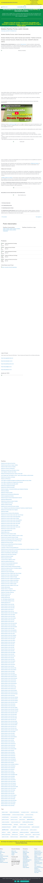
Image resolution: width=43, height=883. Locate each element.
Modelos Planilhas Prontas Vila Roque (8, 752)
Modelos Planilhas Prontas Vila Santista (8, 704)
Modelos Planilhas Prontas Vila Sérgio (8, 671)
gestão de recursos (14, 819)
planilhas (8, 832)
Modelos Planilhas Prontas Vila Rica (7, 762)
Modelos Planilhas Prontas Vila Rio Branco (8, 760)
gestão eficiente (22, 819)
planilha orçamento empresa (8, 229)
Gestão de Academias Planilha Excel (7, 561)
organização (16, 824)
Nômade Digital (25, 856)
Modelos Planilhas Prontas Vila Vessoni (8, 616)
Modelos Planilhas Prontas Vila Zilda (7, 604)
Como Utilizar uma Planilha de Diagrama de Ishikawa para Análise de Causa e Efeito (16, 480)
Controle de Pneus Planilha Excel (7, 545)
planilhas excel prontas (35, 832)
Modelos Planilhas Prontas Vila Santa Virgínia (9, 707)
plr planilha (21, 834)
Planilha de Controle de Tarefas (6, 492)
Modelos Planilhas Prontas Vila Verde (7, 619)
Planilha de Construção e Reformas (7, 592)
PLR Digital (25, 853)
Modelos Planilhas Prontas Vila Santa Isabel (9, 717)
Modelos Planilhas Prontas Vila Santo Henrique (9, 697)
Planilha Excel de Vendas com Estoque (8, 477)
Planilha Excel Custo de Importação (7, 571)
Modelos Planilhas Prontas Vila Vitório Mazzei (9, 612)
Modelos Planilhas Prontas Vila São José (8, 688)
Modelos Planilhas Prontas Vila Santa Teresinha (9, 710)
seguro (37, 836)
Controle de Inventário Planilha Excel (7, 564)
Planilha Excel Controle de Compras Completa (9, 501)
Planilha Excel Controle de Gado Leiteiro (8, 528)
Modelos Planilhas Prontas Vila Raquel (8, 776)
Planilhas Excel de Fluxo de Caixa (7, 542)
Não (18, 881)
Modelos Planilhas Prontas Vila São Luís (8, 685)
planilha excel (5, 829)
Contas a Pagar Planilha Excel (6, 530)
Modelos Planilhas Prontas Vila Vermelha (8, 618)
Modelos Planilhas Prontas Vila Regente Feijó (9, 774)
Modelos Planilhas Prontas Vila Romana (8, 757)
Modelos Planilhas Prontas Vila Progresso (8, 783)
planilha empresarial (35, 826)
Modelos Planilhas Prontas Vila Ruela (7, 738)
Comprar (1, 854)
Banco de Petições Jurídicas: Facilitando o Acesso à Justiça (12, 535)
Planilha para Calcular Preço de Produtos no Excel (10, 470)
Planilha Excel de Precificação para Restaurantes (10, 494)
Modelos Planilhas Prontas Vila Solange (8, 652)
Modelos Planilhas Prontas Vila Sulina (8, 643)
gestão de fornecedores (27, 817)
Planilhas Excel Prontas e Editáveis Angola (8, 583)
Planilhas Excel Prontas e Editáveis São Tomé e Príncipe (11, 573)
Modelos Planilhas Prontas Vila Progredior (8, 784)
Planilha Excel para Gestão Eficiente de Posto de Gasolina (11, 544)
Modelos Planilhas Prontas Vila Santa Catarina (9, 729)
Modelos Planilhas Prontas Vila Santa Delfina (9, 724)
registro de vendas (5, 836)
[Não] (41, 880)
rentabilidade (31, 836)
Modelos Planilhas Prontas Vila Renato (8, 767)
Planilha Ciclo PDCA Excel (5, 478)
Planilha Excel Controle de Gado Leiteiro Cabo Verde (10, 523)
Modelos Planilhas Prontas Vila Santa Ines (8, 719)
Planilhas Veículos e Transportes (7, 588)
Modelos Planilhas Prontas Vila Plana (7, 805)
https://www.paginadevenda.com (7, 358)
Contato (1, 857)
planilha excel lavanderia (15, 829)
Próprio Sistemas (26, 867)
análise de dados (5, 812)
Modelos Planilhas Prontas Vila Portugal (8, 796)
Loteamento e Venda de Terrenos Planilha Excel (9, 547)
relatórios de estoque (14, 836)
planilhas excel (15, 832)
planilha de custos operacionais (24, 826)
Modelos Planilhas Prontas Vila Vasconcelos (9, 623)
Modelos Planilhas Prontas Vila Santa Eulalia (9, 721)
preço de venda (28, 834)
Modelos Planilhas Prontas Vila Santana (8, 705)
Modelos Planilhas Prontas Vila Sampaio (8, 731)
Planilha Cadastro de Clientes (7, 177)
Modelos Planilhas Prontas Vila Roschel (8, 745)
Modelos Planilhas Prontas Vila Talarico (8, 640)
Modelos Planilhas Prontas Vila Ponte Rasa (8, 800)
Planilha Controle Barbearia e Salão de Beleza (9, 552)
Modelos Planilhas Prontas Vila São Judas (8, 686)
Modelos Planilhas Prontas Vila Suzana (8, 642)
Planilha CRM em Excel (5, 532)
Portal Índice (25, 858)
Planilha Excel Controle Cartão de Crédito (8, 533)
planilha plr (4, 832)
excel (21, 817)
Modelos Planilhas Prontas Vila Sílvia (7, 666)
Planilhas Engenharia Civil (5, 602)
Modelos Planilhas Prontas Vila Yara (7, 611)
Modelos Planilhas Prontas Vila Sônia (7, 650)
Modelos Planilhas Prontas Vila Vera (7, 621)
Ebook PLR (25, 866)
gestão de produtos (5, 819)
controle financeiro (5, 817)
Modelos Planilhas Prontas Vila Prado (7, 793)
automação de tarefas (25, 812)
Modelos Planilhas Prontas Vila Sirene (8, 659)
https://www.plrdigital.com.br (6, 366)
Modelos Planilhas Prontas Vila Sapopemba (9, 674)
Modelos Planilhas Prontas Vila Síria (7, 657)
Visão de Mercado (26, 861)
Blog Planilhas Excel (3, 858)
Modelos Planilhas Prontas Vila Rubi (7, 740)
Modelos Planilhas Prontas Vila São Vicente (9, 676)
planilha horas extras (24, 829)
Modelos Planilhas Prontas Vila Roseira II (8, 743)
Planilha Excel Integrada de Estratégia (8, 485)
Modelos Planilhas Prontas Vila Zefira (7, 607)
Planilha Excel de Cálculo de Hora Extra (8, 463)
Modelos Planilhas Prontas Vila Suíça (7, 645)
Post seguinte (39, 216)
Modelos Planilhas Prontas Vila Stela (7, 647)
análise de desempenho (14, 812)
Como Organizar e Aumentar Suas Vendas (8, 471)
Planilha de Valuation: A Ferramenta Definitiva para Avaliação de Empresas (14, 489)
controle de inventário (29, 814)
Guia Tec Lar (25, 863)
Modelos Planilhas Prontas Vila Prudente (8, 781)
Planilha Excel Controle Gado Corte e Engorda (9, 509)
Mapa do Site (2, 859)
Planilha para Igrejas (4, 511)
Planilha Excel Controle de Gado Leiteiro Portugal (10, 518)
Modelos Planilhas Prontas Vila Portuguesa (8, 795)
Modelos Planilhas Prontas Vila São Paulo (8, 681)
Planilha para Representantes (6, 499)
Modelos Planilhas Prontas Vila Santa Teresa (9, 712)
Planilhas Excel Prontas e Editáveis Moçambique (9, 575)
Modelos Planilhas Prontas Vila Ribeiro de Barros (9, 764)
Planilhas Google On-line (5, 595)
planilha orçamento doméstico (15, 228)
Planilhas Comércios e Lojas (29, 227)
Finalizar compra (14, 852)
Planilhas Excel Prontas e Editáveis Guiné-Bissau (10, 580)
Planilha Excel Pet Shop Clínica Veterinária (8, 554)
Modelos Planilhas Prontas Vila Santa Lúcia (9, 716)
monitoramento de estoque (7, 824)
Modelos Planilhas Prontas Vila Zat (7, 609)
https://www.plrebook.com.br (6, 369)
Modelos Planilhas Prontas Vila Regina (8, 772)
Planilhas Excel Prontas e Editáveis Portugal (9, 576)
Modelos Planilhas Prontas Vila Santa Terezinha (9, 709)
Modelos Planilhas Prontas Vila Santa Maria (9, 714)
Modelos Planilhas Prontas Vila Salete (8, 733)
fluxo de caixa (23, 44)
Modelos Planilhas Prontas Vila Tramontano (9, 631)
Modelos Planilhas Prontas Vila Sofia (7, 654)
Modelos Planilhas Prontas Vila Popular (8, 798)
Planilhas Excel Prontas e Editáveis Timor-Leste (9, 585)
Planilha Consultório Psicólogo (6, 504)
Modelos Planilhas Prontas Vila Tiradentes (8, 635)
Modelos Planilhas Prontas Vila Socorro (8, 655)
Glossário (1, 861)
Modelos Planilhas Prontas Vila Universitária (9, 626)
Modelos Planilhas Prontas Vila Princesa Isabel (9, 786)
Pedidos (12, 854)
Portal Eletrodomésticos (27, 859)
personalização (30, 824)
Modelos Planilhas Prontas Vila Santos (8, 695)
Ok (15, 881)
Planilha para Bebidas (5, 490)
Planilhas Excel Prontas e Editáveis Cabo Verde (9, 581)
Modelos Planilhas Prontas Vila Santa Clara (9, 728)
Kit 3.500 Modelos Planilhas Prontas (7, 599)
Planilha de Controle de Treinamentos (8, 468)
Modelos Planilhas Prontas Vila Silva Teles (8, 667)
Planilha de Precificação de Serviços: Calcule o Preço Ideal (11, 473)
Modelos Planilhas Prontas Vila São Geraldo (9, 690)
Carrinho (13, 853)
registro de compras (36, 834)
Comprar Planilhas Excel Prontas (7, 502)
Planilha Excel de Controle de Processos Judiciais (10, 506)
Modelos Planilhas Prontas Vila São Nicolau (9, 683)
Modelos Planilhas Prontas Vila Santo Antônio (9, 702)
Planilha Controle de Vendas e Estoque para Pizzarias (10, 566)
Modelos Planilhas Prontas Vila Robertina (8, 759)
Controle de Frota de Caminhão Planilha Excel (9, 563)
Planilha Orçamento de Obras (6, 557)
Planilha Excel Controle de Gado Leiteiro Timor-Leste (10, 526)
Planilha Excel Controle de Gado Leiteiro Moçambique (10, 516)
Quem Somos (2, 852)
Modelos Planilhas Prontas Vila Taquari (8, 638)
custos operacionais (14, 817)
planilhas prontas (15, 834)
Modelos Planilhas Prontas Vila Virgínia (8, 614)
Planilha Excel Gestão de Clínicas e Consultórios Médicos (11, 568)
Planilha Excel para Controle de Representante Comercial (11, 497)
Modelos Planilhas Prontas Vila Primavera (8, 788)
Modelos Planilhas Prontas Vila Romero (8, 753)
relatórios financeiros (23, 836)
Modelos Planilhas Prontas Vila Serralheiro (8, 669)
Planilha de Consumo (35, 163)
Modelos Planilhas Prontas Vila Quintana (8, 779)
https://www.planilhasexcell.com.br (7, 363)
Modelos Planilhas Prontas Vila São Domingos (9, 693)
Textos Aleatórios (26, 857)
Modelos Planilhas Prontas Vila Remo (7, 769)
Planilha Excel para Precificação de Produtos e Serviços (11, 540)
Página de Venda (26, 852)
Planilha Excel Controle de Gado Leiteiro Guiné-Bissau (10, 521)
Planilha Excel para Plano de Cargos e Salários (37, 855)
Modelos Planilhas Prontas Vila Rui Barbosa (9, 736)
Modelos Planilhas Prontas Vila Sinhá (7, 662)
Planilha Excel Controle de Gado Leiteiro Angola (9, 525)
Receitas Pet (25, 862)
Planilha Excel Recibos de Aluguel (7, 556)
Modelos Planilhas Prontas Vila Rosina (8, 741)
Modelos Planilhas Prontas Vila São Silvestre (9, 678)
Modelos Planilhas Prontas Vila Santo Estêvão (9, 698)
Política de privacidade (4, 856)
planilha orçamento (6, 228)
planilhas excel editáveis (24, 832)
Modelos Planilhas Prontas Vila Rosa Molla (8, 748)
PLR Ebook (25, 854)
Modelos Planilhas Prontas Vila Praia (7, 791)
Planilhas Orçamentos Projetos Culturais (8, 590)
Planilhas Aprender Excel (5, 597)
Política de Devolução (4, 862)
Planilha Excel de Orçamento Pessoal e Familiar (9, 537)
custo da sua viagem (13, 124)
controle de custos (34, 812)
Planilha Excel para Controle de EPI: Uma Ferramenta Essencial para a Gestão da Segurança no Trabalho (20, 549)
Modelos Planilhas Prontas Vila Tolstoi (8, 633)
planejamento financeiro (6, 826)
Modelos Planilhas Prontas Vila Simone (8, 664)
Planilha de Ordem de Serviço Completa (8, 466)
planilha (14, 826)
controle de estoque (6, 814)
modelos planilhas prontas (27, 822)
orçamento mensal (23, 824)
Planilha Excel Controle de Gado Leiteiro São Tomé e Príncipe (12, 514)
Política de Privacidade (25, 881)
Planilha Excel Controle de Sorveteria (7, 487)
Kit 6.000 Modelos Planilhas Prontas (7, 600)
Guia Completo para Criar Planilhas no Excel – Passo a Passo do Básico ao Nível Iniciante (17, 475)
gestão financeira (30, 819)
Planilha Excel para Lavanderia (6, 569)
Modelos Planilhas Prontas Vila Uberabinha (8, 630)
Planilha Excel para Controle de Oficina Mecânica (10, 513)
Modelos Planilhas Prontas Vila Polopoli (8, 803)
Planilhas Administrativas (5, 587)
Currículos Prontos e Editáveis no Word (8, 559)
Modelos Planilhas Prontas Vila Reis (7, 771)
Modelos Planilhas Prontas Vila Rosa (7, 750)
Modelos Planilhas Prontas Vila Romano (8, 755)
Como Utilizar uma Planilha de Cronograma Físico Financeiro (12, 482)
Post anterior (4, 216)
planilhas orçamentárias (6, 834)
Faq (0, 853)
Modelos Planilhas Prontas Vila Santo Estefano (9, 700)
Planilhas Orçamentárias (9, 227)
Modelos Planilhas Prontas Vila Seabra (8, 673)
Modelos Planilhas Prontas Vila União (7, 628)
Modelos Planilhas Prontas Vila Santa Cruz (8, 726)
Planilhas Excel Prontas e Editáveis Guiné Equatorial (10, 578)
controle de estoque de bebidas (18, 814)
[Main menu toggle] (41, 7)
